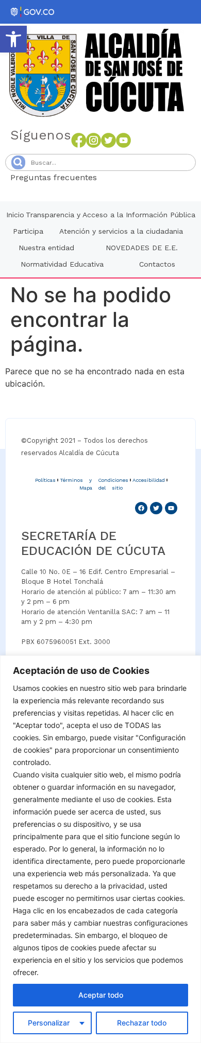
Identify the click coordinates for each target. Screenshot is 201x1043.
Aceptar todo (100, 994)
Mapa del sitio (101, 488)
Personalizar (49, 1022)
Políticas (45, 480)
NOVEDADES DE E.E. (142, 248)
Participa (28, 231)
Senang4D (122, 177)
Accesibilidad (148, 480)
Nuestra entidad (46, 248)
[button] (13, 39)
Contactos (157, 264)
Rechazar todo (141, 1022)
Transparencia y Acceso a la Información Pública (110, 215)
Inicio (15, 215)
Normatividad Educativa (62, 264)
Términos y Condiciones (94, 480)
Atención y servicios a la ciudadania (121, 231)
